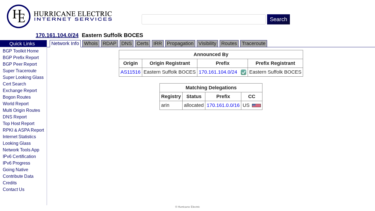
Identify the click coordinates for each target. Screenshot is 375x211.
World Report (16, 103)
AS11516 (131, 72)
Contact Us (13, 189)
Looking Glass (17, 143)
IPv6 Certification (19, 156)
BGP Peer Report (20, 64)
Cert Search (14, 83)
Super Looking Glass (23, 77)
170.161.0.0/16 (223, 105)
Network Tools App (21, 149)
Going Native (15, 169)
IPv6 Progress (16, 162)
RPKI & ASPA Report (23, 129)
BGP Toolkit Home (21, 50)
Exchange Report (20, 90)
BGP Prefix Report (21, 57)
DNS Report (15, 116)
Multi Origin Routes (21, 110)
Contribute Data (18, 176)
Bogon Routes (17, 97)
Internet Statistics (19, 136)
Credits (10, 182)
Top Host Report (18, 123)
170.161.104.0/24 (57, 35)
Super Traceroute (20, 70)
